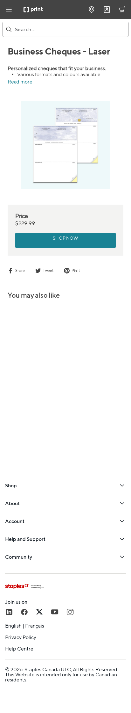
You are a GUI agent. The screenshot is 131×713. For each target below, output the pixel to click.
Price (21, 216)
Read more (20, 82)
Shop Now (65, 238)
